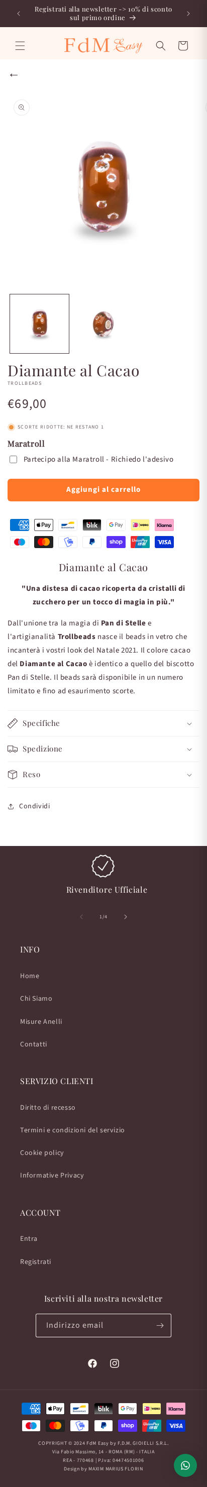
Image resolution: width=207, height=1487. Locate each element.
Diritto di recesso (48, 1108)
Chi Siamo (36, 999)
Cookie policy (42, 1153)
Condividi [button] (34, 806)
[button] (20, 46)
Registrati (35, 1262)
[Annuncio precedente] (19, 14)
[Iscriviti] (160, 1325)
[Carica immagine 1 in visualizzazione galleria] (39, 323)
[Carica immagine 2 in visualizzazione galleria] (103, 323)
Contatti (33, 1044)
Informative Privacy (52, 1176)
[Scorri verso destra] (126, 917)
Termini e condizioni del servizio (72, 1130)
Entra (29, 1239)
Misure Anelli (41, 1022)
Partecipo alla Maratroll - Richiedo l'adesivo (99, 459)
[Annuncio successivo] (188, 14)
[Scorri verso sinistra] (81, 917)
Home (29, 976)
